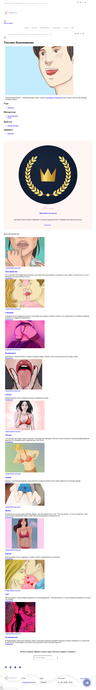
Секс (7, 594)
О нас (9, 118)
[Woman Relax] (18, 19)
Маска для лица (13, 125)
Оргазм (8, 435)
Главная (26, 27)
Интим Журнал (13, 116)
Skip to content (8, 23)
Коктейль (11, 133)
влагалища (50, 98)
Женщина (58, 98)
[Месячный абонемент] (48, 203)
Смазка (8, 394)
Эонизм (8, 477)
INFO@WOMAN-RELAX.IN (20, 3)
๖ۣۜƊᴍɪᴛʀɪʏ (11, 108)
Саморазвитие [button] (44, 27)
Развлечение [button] (56, 27)
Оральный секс (11, 271)
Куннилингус (10, 353)
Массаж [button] (34, 27)
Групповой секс (11, 637)
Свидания (9, 312)
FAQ (72, 27)
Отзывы (66, 27)
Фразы (8, 510)
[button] (48, 225)
